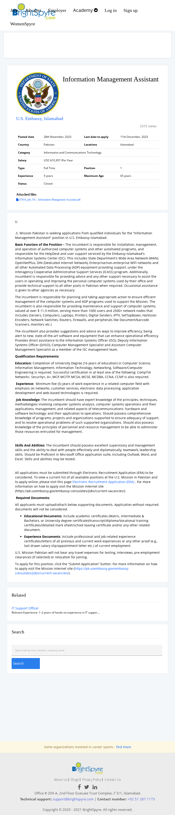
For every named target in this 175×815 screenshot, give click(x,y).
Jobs (14, 10)
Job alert (33, 10)
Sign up (131, 10)
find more (123, 747)
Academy (83, 10)
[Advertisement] (87, 45)
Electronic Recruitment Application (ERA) (103, 482)
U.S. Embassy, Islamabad (39, 118)
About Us (60, 779)
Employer (57, 10)
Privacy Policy (91, 779)
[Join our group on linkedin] (95, 788)
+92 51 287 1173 (141, 799)
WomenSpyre (22, 23)
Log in (111, 10)
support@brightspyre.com (73, 799)
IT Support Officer (25, 608)
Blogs (75, 779)
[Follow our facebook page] (79, 788)
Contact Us (113, 779)
